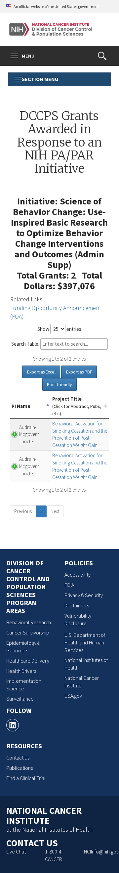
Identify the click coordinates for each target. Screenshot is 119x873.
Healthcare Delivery (27, 660)
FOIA (69, 585)
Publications (19, 767)
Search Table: (25, 344)
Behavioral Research (28, 622)
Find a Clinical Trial (26, 778)
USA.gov (73, 695)
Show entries (59, 329)
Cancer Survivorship (27, 632)
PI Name (21, 406)
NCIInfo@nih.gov (101, 851)
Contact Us (17, 757)
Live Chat (16, 851)
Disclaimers (76, 605)
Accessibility (77, 574)
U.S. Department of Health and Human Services (84, 642)
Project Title (76, 406)
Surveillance (20, 698)
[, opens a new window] (12, 725)
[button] (102, 56)
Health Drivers (21, 671)
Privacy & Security (83, 595)
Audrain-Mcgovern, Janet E (30, 434)
